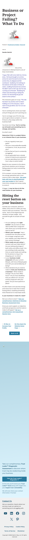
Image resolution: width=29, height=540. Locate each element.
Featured (22, 44)
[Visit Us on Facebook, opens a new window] (17, 513)
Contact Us (7, 501)
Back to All (14, 333)
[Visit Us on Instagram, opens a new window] (23, 513)
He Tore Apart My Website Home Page (20, 326)
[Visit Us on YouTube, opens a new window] (5, 513)
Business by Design (13, 44)
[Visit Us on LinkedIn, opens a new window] (11, 513)
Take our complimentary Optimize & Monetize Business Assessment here (14, 301)
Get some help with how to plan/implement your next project (14, 179)
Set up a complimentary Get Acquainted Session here (12, 312)
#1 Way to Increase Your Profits (6, 326)
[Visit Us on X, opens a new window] (11, 519)
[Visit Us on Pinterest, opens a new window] (17, 519)
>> (14, 479)
